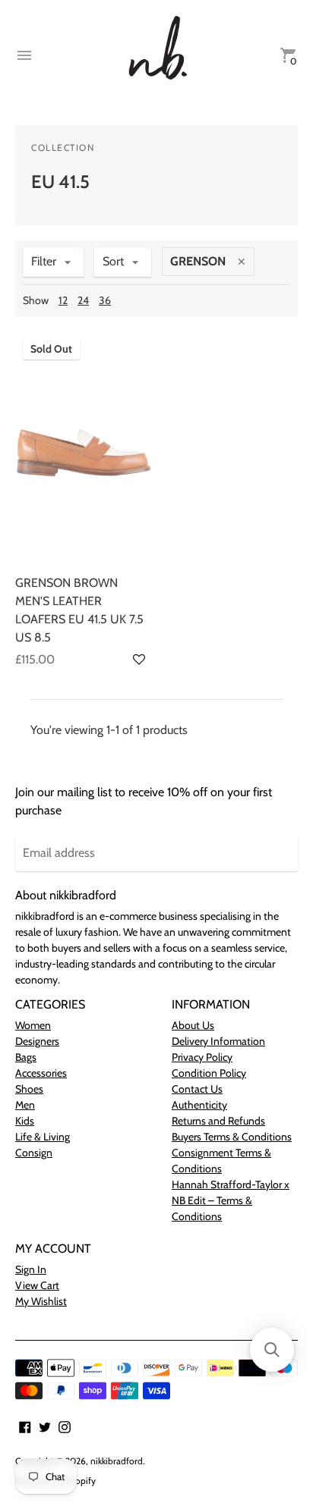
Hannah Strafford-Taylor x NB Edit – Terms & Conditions (230, 1200)
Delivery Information (218, 1041)
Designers (37, 1041)
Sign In (30, 1269)
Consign (33, 1152)
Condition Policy (209, 1073)
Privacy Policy (202, 1057)
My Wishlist (41, 1301)
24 (83, 300)
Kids (24, 1121)
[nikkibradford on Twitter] (45, 1426)
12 (63, 300)
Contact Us (197, 1089)
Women (33, 1025)
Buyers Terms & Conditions (232, 1137)
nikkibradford (116, 1461)
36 (105, 300)
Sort (113, 261)
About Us (193, 1025)
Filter (43, 261)
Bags (25, 1057)
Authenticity (199, 1105)
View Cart (37, 1285)
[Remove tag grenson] (241, 260)
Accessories (41, 1073)
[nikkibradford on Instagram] (64, 1426)
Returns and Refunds (218, 1121)
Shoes (29, 1089)
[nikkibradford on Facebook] (25, 1426)
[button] (139, 660)
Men (25, 1105)
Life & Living (42, 1137)
